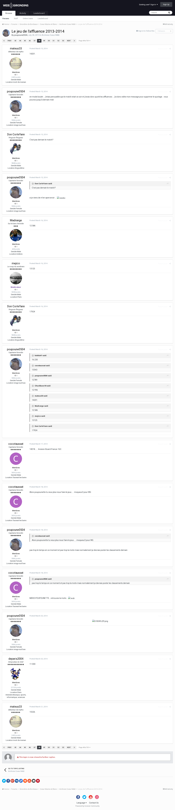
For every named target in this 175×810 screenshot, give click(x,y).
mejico (16, 263)
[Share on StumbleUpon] (29, 781)
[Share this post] (170, 49)
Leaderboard (43, 18)
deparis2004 (15, 658)
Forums (5, 18)
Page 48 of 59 (84, 41)
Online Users (28, 18)
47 (34, 41)
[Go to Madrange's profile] (16, 235)
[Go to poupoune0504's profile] (6, 33)
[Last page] (74, 41)
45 (25, 41)
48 (39, 41)
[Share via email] (34, 781)
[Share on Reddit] (25, 781)
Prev (9, 40)
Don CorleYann (16, 134)
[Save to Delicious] (21, 781)
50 (49, 41)
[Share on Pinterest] (38, 781)
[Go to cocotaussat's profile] (16, 459)
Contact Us (94, 803)
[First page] (4, 41)
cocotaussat (15, 443)
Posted (38, 48)
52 (58, 41)
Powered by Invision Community (87, 806)
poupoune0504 (20, 35)
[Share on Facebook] (8, 781)
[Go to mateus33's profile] (16, 63)
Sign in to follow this (146, 31)
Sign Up (166, 4)
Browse (8, 13)
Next (69, 40)
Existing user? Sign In (148, 5)
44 (20, 41)
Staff (16, 18)
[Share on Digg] (17, 781)
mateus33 (16, 48)
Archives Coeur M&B (50, 35)
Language (81, 803)
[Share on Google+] (12, 781)
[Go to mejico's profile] (16, 278)
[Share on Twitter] (4, 781)
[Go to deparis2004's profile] (16, 673)
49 (44, 41)
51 (53, 41)
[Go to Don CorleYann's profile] (16, 149)
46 (29, 41)
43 (15, 41)
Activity (23, 13)
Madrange (16, 220)
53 (63, 41)
